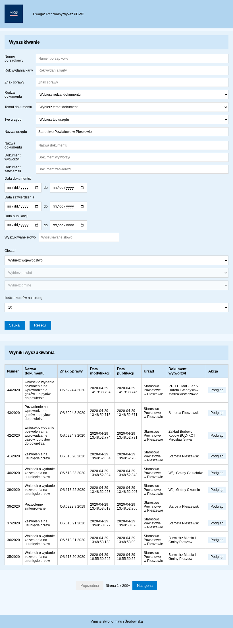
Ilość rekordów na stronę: (24, 298)
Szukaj (14, 325)
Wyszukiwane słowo (20, 237)
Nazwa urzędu (16, 132)
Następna (145, 585)
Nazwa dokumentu (13, 145)
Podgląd (217, 390)
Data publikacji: (16, 216)
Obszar (10, 251)
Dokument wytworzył (12, 157)
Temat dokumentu (18, 107)
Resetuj (40, 325)
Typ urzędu (13, 120)
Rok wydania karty (19, 70)
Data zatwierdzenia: (20, 197)
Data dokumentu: (18, 179)
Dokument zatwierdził (13, 169)
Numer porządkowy (14, 58)
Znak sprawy (14, 82)
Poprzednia (89, 585)
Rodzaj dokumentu (13, 95)
